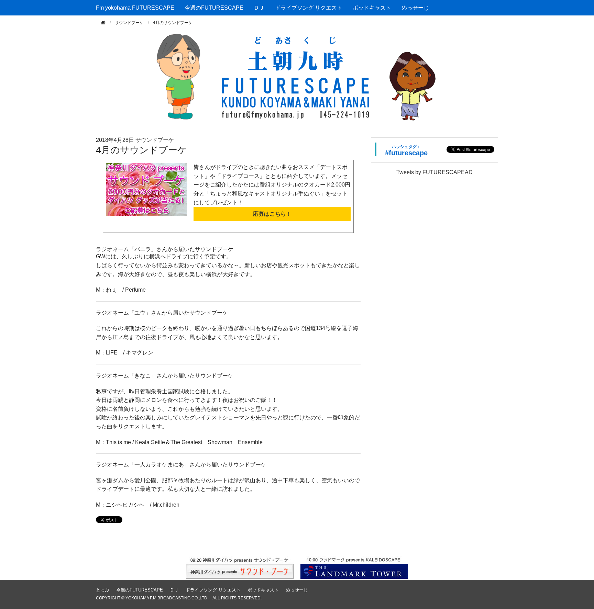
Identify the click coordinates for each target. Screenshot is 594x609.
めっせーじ (415, 8)
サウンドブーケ (129, 22)
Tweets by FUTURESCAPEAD (434, 172)
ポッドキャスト (372, 8)
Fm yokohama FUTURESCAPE (135, 8)
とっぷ (102, 590)
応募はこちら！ (272, 214)
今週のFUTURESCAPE (214, 8)
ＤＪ (259, 8)
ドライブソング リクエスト (308, 8)
